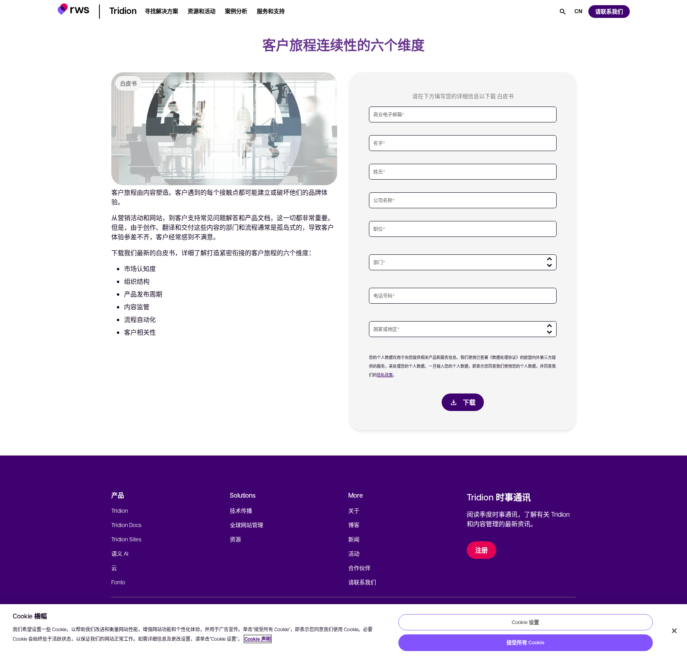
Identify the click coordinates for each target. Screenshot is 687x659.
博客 (353, 524)
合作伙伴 (359, 567)
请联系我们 (362, 581)
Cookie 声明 (258, 639)
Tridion (119, 510)
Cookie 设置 (525, 622)
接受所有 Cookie (525, 642)
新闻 (353, 539)
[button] (73, 10)
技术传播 (241, 510)
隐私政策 (385, 374)
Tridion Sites (126, 539)
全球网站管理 (246, 524)
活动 (353, 553)
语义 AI (119, 553)
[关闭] (674, 631)
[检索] (563, 11)
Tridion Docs (126, 524)
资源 (235, 539)
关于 (353, 510)
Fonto (118, 581)
